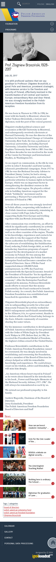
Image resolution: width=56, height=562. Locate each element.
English (50, 4)
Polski (40, 4)
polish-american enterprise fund (17, 510)
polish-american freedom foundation (19, 513)
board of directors (11, 507)
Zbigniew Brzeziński (12, 515)
